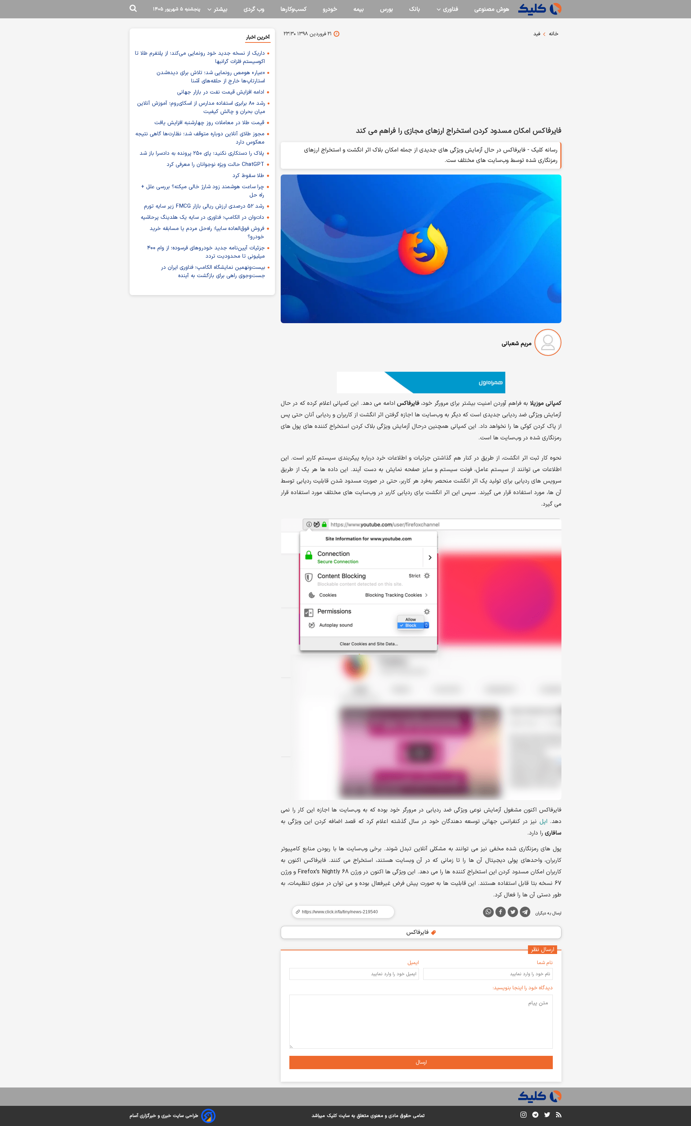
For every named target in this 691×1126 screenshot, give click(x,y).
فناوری (449, 9)
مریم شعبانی (517, 343)
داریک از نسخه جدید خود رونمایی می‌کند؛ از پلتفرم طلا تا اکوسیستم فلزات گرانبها (200, 57)
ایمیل (413, 963)
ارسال (421, 1062)
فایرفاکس (418, 932)
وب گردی (254, 9)
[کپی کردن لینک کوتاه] (340, 912)
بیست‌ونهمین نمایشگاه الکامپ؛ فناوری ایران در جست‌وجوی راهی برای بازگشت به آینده (213, 271)
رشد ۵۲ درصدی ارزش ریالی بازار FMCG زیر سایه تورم (204, 206)
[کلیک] (539, 9)
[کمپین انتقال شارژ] (421, 382)
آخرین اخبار (258, 37)
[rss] (558, 1116)
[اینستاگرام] (523, 1116)
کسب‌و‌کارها (293, 9)
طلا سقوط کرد (248, 176)
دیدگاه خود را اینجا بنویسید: (523, 988)
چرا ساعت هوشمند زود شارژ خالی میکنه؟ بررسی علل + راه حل (202, 191)
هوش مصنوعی (491, 9)
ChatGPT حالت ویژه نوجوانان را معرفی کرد (215, 164)
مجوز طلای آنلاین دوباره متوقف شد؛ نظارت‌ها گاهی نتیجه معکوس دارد (200, 138)
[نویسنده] (547, 344)
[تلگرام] (525, 913)
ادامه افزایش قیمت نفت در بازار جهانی (220, 92)
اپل (543, 821)
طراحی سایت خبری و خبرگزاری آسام (164, 1116)
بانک (414, 9)
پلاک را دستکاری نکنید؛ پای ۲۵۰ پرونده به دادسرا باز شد (202, 153)
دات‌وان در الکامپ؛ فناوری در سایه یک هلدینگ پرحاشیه (202, 217)
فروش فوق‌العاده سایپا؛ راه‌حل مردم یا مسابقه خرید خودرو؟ (207, 233)
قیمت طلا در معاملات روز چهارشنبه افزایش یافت (209, 123)
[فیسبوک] (500, 913)
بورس (386, 9)
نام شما (545, 963)
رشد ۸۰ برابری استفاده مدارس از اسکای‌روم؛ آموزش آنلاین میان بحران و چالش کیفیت (201, 107)
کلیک (332, 1116)
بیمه (358, 9)
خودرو (330, 9)
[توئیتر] (512, 913)
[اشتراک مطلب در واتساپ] (488, 912)
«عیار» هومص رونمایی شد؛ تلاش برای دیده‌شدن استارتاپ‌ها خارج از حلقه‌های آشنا (211, 77)
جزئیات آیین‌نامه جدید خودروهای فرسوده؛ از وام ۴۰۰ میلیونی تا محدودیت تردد (206, 252)
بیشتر (219, 9)
